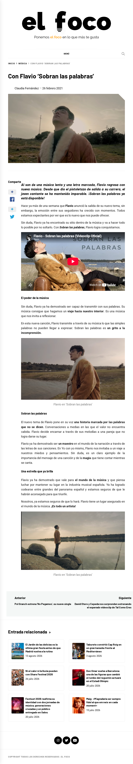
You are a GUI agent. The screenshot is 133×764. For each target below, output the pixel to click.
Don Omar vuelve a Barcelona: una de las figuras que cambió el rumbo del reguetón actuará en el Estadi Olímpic (103, 675)
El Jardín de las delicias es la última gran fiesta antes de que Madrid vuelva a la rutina (43, 648)
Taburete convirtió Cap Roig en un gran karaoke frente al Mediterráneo (103, 648)
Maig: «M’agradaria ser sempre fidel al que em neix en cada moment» (103, 702)
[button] (66, 54)
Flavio (48, 422)
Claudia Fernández (27, 88)
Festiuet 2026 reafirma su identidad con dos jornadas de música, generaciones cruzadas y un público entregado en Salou (42, 705)
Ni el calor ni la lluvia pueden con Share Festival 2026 (41, 672)
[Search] (123, 53)
